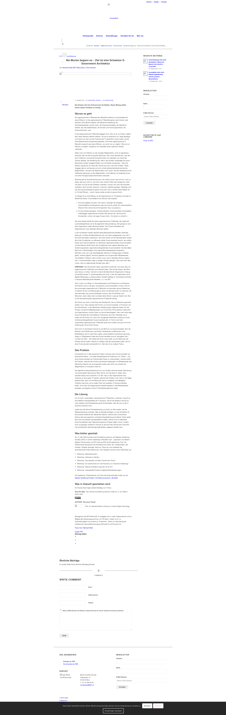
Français (164, 2)
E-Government (91, 100)
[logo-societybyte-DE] (113, 18)
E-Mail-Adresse (93, 595)
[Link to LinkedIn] (60, 40)
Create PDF (79, 532)
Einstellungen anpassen (113, 711)
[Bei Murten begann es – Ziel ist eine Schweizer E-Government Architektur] (95, 86)
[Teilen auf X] (77, 536)
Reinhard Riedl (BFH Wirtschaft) (73, 67)
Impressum (63, 700)
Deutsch (149, 2)
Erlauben (147, 706)
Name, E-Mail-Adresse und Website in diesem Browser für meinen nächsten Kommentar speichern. (93, 610)
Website (90, 603)
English (156, 2)
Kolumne (73, 56)
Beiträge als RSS (69, 661)
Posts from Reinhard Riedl (84, 528)
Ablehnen (158, 706)
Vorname (146, 94)
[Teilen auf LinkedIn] (77, 540)
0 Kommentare (91, 67)
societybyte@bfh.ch (87, 685)
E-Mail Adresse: (148, 113)
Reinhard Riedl (109, 100)
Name (90, 587)
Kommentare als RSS (70, 664)
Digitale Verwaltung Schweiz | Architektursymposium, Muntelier (96, 478)
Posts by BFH (148, 140)
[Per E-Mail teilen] (77, 543)
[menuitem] (149, 1)
